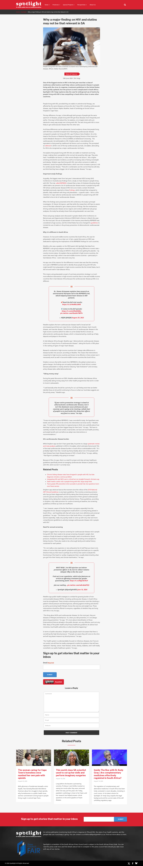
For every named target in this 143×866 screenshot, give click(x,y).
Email (48, 663)
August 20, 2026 (22, 781)
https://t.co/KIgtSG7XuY (79, 581)
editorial (48, 146)
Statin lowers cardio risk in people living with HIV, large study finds (69, 481)
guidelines (94, 223)
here (59, 847)
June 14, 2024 (82, 590)
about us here (121, 834)
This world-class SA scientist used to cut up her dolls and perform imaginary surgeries (71, 773)
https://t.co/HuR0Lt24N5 (71, 304)
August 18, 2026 (60, 778)
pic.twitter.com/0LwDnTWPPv (71, 313)
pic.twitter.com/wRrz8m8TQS (78, 585)
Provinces (56, 5)
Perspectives (81, 5)
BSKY (136, 863)
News (46, 5)
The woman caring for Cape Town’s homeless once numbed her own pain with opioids (32, 774)
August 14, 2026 (98, 781)
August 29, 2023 (78, 318)
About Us (93, 5)
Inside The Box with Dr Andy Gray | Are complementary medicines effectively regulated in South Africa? (108, 774)
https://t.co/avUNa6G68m (71, 311)
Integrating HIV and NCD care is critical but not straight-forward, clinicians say (73, 479)
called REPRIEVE (61, 183)
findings (72, 190)
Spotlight (23, 12)
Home (18, 12)
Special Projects (68, 5)
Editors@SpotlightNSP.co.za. (95, 834)
